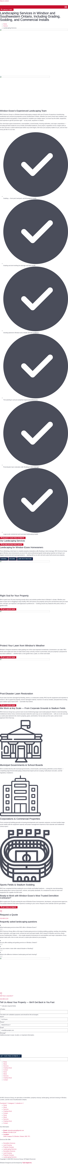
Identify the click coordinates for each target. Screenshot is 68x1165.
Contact (5, 1070)
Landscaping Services (9, 1149)
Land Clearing (7, 1145)
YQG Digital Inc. (27, 1162)
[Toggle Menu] (66, 7)
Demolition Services (9, 1143)
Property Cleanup (8, 1147)
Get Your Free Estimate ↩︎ (10, 1056)
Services (5, 1066)
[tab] (4, 558)
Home (5, 1062)
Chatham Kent (7, 1068)
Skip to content (4, 1)
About (5, 1064)
